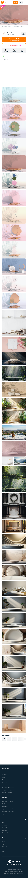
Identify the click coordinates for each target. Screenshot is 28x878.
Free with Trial (14, 39)
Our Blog (4, 857)
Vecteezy (4, 802)
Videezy (4, 804)
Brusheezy (4, 799)
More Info (6, 58)
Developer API (5, 812)
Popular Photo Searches (8, 839)
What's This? (15, 56)
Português (4, 874)
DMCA (3, 831)
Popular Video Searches (8, 841)
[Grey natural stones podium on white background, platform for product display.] (8, 313)
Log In (21, 2)
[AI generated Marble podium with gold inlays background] (13, 516)
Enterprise (4, 807)
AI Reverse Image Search (8, 815)
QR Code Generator (7, 820)
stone (14, 766)
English (4, 869)
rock (9, 766)
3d (4, 766)
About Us (4, 855)
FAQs (3, 850)
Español (4, 871)
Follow (23, 34)
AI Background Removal (8, 817)
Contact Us (4, 852)
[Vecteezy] (2, 2)
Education (4, 810)
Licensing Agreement (7, 828)
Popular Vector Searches (8, 836)
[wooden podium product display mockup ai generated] (13, 753)
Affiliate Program (6, 834)
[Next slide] (22, 766)
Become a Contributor (7, 860)
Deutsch (4, 876)
